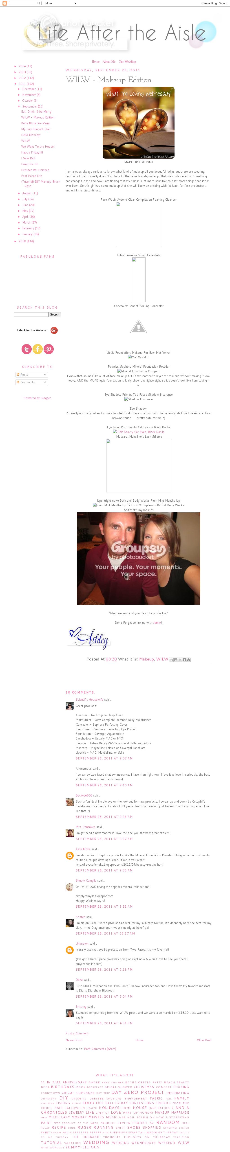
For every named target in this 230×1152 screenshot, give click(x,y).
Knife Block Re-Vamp (36, 123)
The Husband (86, 1137)
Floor (76, 1103)
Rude (72, 1127)
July (25, 199)
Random (168, 1122)
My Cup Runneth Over (36, 129)
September (30, 106)
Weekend (166, 1143)
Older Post (204, 1040)
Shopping (152, 1128)
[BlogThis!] (175, 660)
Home (96, 61)
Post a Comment (77, 1033)
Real (185, 1123)
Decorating (177, 1093)
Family (181, 1098)
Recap (45, 1127)
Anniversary (75, 1082)
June (25, 205)
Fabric (156, 1098)
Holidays (109, 1107)
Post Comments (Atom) (100, 1049)
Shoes (134, 1127)
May (25, 211)
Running (104, 1127)
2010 (23, 241)
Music (111, 1117)
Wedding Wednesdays (134, 1143)
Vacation (72, 1143)
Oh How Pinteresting (169, 1117)
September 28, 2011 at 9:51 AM (104, 906)
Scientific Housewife (89, 700)
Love (116, 1112)
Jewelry (76, 1112)
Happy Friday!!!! (32, 152)
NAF (122, 1117)
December (29, 89)
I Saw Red (28, 158)
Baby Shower (113, 1082)
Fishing (63, 1103)
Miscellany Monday (68, 1117)
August (27, 193)
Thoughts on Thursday (147, 1137)
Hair (58, 1108)
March (26, 222)
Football (105, 1103)
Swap (132, 1132)
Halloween (74, 1108)
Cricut (68, 1093)
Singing (170, 1128)
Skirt (45, 1132)
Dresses (96, 1098)
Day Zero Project (137, 1092)
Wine (45, 1147)
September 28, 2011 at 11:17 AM (105, 933)
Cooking (181, 1087)
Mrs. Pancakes (85, 827)
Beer (45, 1087)
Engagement (136, 1098)
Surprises (118, 1132)
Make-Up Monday (138, 1113)
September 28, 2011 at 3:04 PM (104, 996)
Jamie (157, 623)
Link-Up (103, 1113)
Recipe (59, 1127)
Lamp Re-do (29, 164)
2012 (23, 78)
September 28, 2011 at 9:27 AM (104, 839)
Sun (106, 1132)
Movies (96, 1117)
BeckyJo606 (84, 795)
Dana (79, 980)
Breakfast (95, 1087)
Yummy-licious (82, 1147)
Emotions (114, 1098)
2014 (23, 66)
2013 (23, 72)
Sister (184, 1127)
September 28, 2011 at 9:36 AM (104, 870)
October (28, 101)
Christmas (144, 1087)
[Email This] (171, 660)
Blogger (46, 398)
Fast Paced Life (31, 176)
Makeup (146, 659)
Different (48, 1098)
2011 (23, 84)
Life (90, 1112)
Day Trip (103, 1093)
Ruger (85, 1127)
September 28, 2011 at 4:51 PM (104, 1023)
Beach (169, 1082)
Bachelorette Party (143, 1082)
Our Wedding (127, 61)
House (140, 1107)
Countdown (50, 1093)
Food (88, 1102)
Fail (169, 1098)
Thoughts (111, 1137)
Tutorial (51, 1142)
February (28, 228)
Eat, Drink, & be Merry (36, 112)
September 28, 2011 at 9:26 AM (104, 817)
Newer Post (74, 1040)
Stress (96, 1132)
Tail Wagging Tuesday (158, 1132)
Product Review (115, 1123)
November (29, 95)
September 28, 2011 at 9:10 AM (104, 785)
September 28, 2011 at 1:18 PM (104, 970)
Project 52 (143, 1123)
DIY (63, 1097)
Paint (46, 1123)
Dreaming (78, 1098)
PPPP (57, 1123)
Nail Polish (137, 1117)
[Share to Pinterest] (188, 660)
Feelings (47, 1103)
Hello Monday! (31, 135)
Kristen (80, 917)
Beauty (183, 1082)
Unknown (82, 943)
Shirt (120, 1128)
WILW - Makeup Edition (37, 117)
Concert (164, 1087)
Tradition (181, 1137)
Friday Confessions (134, 1103)
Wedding (96, 1142)
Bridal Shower (118, 1087)
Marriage (180, 1112)
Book (81, 1087)
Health (91, 1108)
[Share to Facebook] (184, 660)
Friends (163, 1103)
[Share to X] (180, 660)
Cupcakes (85, 1093)
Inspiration (159, 1108)
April (25, 217)
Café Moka (83, 849)
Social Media (61, 1132)
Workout (57, 1147)
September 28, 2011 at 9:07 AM (104, 758)
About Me (109, 61)
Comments (27, 382)
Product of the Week (80, 1123)
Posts (23, 375)
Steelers (81, 1132)
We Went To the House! (38, 147)
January (27, 234)
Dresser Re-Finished (35, 170)
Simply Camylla (86, 880)
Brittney (81, 1007)
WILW (25, 141)
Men (44, 1117)
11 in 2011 (51, 1082)
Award (95, 1082)
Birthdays (63, 1086)
